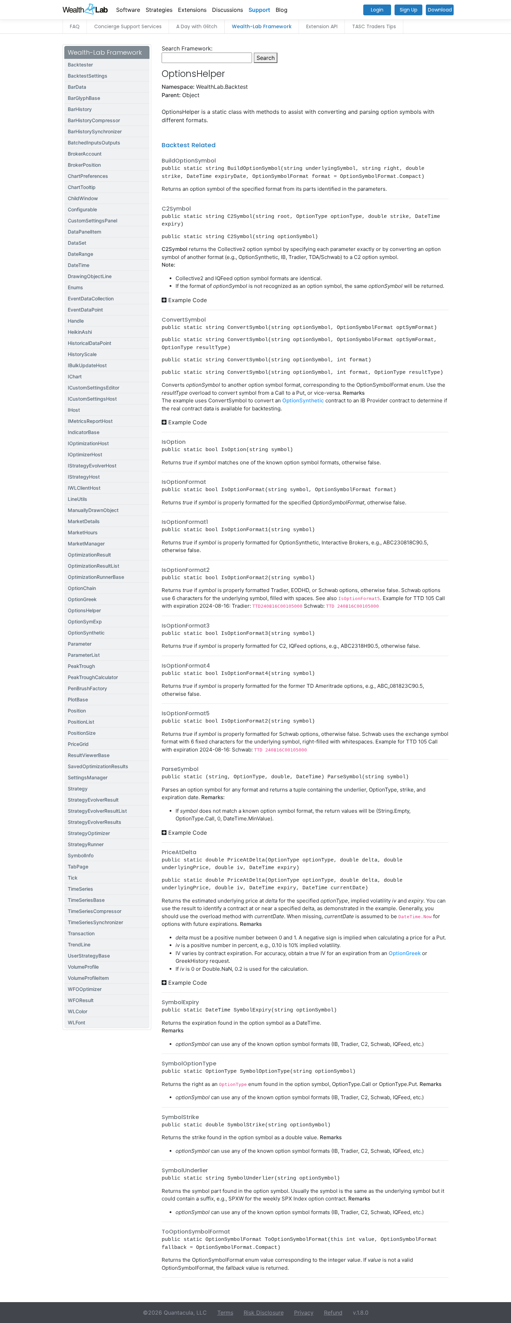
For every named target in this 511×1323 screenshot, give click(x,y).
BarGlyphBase (84, 98)
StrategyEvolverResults (94, 822)
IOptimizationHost (88, 443)
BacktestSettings (87, 76)
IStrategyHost (84, 477)
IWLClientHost (84, 488)
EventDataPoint (85, 310)
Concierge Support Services (128, 26)
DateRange (80, 254)
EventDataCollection (91, 298)
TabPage (78, 866)
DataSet (77, 243)
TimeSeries (80, 889)
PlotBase (78, 699)
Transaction (81, 933)
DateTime (78, 265)
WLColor (77, 1011)
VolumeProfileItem (88, 978)
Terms (225, 1312)
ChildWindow (83, 198)
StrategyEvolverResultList (97, 811)
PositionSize (82, 733)
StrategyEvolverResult (93, 800)
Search (266, 57)
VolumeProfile (83, 967)
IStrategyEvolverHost (92, 465)
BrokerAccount (85, 154)
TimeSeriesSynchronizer (95, 922)
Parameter (79, 644)
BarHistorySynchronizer (95, 131)
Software (128, 9)
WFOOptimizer (85, 989)
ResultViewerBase (89, 755)
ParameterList (84, 655)
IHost (74, 410)
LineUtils (77, 499)
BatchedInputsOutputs (94, 142)
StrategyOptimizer (89, 833)
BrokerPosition (84, 165)
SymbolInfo (81, 855)
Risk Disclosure (264, 1312)
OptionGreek (82, 599)
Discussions (227, 9)
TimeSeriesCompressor (94, 911)
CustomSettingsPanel (92, 220)
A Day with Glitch (196, 26)
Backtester (80, 65)
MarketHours (83, 532)
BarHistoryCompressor (94, 120)
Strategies (159, 9)
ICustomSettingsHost (92, 399)
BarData (77, 87)
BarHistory (80, 109)
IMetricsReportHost (90, 421)
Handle (76, 321)
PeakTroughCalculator (93, 677)
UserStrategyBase (89, 956)
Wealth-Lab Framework (262, 26)
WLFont (76, 1022)
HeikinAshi (80, 332)
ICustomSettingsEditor (93, 388)
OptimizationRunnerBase (96, 577)
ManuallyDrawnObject (93, 510)
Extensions (192, 9)
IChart (75, 376)
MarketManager (86, 543)
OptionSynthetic (86, 633)
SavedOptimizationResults (98, 766)
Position (77, 711)
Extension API (322, 26)
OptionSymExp (85, 621)
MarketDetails (84, 521)
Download (440, 9)
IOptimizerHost (85, 454)
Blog (281, 9)
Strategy (78, 789)
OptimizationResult (89, 555)
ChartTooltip (82, 187)
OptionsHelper (84, 610)
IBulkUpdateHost (87, 365)
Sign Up (408, 9)
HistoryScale (82, 354)
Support (259, 9)
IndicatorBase (83, 432)
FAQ (75, 26)
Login (377, 9)
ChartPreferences (88, 176)
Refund (333, 1312)
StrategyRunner (86, 844)
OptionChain (82, 588)
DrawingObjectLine (90, 276)
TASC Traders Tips (374, 26)
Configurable (82, 209)
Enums (75, 287)
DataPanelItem (84, 232)
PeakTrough (81, 666)
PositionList (81, 722)
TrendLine (79, 944)
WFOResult (81, 1000)
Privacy (304, 1312)
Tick (73, 878)
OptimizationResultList (93, 566)
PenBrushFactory (87, 688)
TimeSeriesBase (86, 900)
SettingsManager (87, 777)
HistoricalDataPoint (89, 343)
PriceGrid (78, 744)
